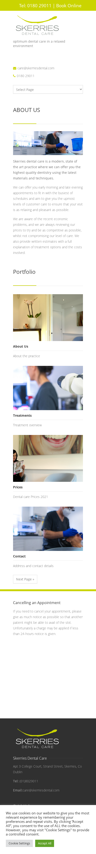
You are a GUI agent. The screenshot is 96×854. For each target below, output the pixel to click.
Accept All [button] (44, 843)
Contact (19, 556)
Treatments (22, 415)
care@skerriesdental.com (35, 68)
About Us (20, 346)
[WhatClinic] (17, 64)
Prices (18, 487)
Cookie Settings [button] (19, 843)
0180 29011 (35, 5)
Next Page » (25, 579)
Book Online (69, 5)
